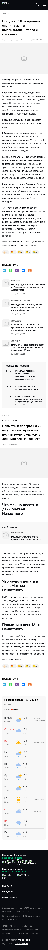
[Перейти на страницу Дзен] (24, 862)
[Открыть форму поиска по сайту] (37, 4)
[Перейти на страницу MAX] (9, 862)
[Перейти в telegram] (4, 270)
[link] (15, 280)
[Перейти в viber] (17, 270)
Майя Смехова (38, 242)
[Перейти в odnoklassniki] (30, 270)
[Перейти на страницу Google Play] (8, 876)
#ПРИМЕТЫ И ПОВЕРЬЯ (9, 420)
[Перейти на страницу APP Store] (23, 876)
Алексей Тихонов (25, 940)
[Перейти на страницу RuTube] (29, 862)
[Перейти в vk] (23, 270)
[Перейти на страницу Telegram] (33, 862)
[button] (4, 270)
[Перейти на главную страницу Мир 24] (6, 4)
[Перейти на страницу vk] (4, 862)
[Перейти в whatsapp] (11, 270)
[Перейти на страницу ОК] (14, 862)
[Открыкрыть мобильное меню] (44, 4)
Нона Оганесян (13, 242)
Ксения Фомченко (14, 660)
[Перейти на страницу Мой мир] (19, 862)
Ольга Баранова (26, 242)
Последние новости (16, 365)
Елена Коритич (21, 944)
